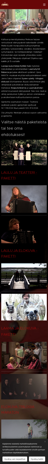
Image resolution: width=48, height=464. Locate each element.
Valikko (44, 4)
